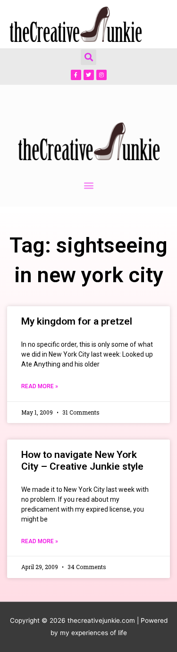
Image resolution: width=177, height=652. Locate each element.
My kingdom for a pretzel (76, 321)
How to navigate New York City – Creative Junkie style (82, 460)
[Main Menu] (158, 24)
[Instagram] (101, 75)
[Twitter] (89, 75)
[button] (88, 57)
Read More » (39, 386)
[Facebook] (76, 75)
